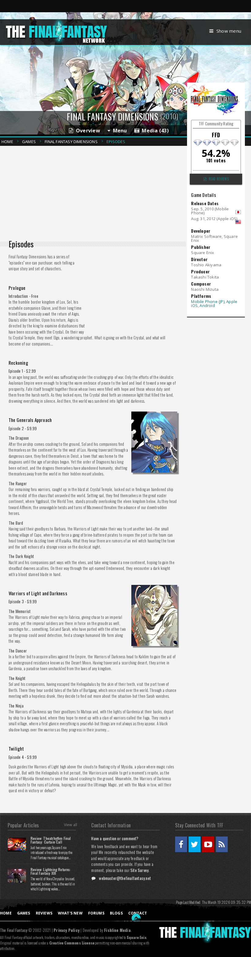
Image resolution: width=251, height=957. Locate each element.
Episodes (116, 141)
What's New (70, 913)
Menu (118, 130)
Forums (96, 913)
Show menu (228, 31)
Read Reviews (219, 178)
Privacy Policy (67, 930)
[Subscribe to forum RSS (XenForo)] (222, 844)
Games (29, 141)
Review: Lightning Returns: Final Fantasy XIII (51, 871)
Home (7, 141)
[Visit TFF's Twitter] (194, 844)
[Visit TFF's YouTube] (208, 844)
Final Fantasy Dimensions (71, 141)
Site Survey (139, 870)
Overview (86, 130)
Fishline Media (117, 930)
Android (207, 305)
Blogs (116, 913)
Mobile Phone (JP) (207, 301)
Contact (137, 913)
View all (70, 824)
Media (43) (154, 130)
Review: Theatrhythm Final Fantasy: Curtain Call (51, 840)
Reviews (44, 913)
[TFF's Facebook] (181, 844)
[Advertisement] (95, 191)
